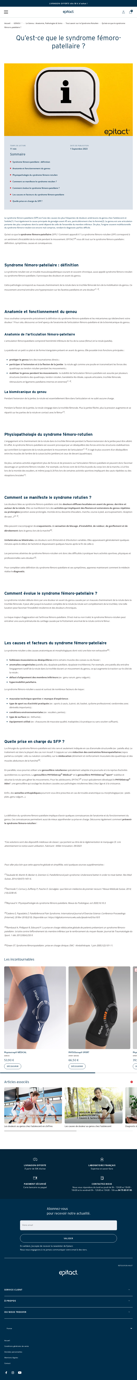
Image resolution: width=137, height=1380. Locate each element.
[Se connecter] (123, 12)
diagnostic (19, 571)
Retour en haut (125, 1266)
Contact (7, 1363)
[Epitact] (68, 12)
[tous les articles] (131, 1082)
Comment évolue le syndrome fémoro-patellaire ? (36, 188)
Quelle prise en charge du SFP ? (27, 201)
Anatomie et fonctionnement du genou (31, 168)
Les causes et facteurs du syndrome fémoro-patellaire (38, 194)
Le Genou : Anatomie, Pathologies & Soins (44, 23)
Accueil (7, 23)
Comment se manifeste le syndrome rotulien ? (35, 181)
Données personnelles (13, 1352)
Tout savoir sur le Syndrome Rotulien (82, 23)
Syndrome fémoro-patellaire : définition (31, 161)
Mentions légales (11, 1357)
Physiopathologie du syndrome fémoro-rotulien (35, 175)
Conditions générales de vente (16, 1346)
